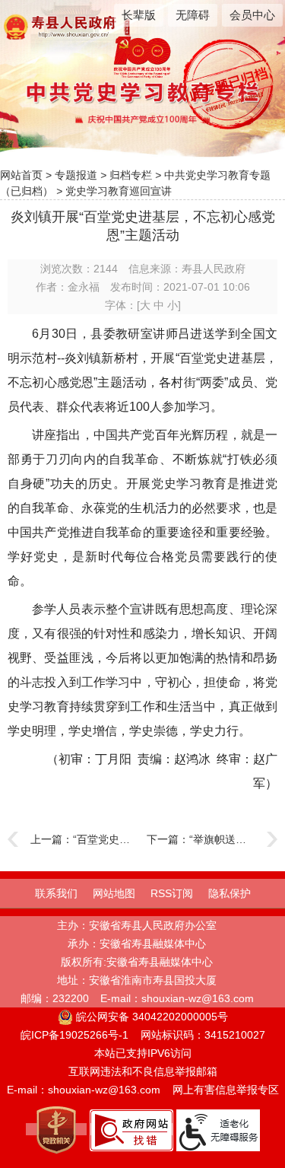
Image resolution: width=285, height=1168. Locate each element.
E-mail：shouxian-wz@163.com (177, 998)
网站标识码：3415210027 (203, 1035)
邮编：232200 (55, 998)
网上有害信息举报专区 (226, 1090)
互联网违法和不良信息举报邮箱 (142, 1071)
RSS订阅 (171, 893)
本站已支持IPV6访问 (143, 1053)
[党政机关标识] (56, 1129)
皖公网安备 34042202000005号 (150, 1016)
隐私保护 (229, 893)
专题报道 (76, 175)
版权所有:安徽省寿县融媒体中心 (137, 962)
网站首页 (21, 175)
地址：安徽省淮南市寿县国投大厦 (137, 980)
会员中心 (252, 14)
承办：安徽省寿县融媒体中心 (137, 943)
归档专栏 (130, 175)
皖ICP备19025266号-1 (74, 1035)
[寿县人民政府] (76, 26)
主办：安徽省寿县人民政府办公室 (137, 925)
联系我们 (56, 893)
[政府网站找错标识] (131, 1129)
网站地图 (114, 893)
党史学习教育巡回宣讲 (118, 191)
